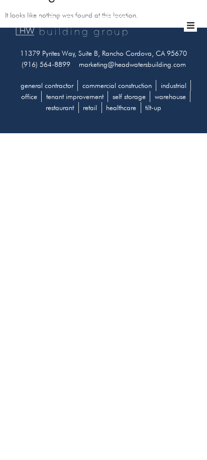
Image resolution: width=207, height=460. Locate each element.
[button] (190, 25)
